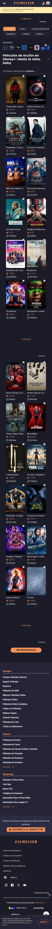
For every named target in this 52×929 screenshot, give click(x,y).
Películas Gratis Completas (15, 704)
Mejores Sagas (10, 713)
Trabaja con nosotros (12, 855)
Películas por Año (11, 722)
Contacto (7, 871)
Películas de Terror (11, 744)
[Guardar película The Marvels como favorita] (23, 280)
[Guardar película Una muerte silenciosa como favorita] (44, 157)
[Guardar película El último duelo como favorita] (23, 444)
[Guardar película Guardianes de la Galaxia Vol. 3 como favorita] (23, 239)
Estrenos (7, 686)
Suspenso (10, 33)
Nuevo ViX (7, 789)
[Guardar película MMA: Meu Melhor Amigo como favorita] (23, 157)
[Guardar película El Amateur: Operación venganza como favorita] (44, 116)
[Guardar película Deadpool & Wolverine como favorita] (44, 198)
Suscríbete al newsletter (27, 829)
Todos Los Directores (12, 726)
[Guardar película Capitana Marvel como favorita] (23, 566)
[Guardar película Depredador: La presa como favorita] (44, 280)
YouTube (7, 784)
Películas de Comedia (13, 753)
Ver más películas (26, 650)
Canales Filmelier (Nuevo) (15, 677)
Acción (9, 29)
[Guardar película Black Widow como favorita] (44, 403)
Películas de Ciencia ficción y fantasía (20, 749)
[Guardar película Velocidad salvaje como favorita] (23, 198)
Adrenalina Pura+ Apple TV (15, 802)
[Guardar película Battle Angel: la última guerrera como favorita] (44, 526)
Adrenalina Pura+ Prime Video (17, 798)
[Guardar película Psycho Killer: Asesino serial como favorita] (23, 76)
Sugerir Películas (10, 681)
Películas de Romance (13, 758)
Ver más (6, 767)
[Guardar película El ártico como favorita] (44, 566)
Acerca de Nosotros (11, 850)
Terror (22, 29)
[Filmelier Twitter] (18, 885)
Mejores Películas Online (14, 695)
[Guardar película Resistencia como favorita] (44, 239)
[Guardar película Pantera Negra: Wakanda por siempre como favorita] (23, 403)
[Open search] (46, 914)
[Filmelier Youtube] (25, 885)
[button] (26, 59)
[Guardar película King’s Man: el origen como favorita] (23, 485)
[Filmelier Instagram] (6, 885)
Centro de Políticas (11, 860)
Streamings (8, 774)
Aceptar (43, 921)
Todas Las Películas (12, 708)
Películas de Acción (12, 740)
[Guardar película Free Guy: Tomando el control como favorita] (44, 444)
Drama (40, 33)
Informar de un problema (14, 865)
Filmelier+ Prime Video (13, 780)
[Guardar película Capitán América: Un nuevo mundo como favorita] (44, 76)
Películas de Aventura (13, 762)
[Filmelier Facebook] (12, 885)
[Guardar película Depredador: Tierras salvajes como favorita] (23, 116)
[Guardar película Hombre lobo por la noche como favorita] (44, 362)
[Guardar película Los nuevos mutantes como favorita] (44, 485)
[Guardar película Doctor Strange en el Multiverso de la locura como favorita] (23, 362)
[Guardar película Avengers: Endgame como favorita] (23, 526)
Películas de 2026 (11, 690)
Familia (26, 33)
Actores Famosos (11, 717)
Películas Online (10, 699)
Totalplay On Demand (13, 793)
